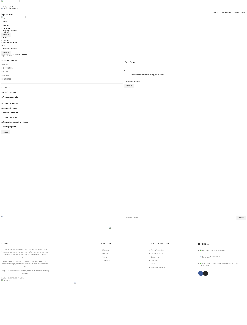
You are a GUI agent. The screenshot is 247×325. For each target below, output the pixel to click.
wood (5, 21)
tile (4, 18)
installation (7, 28)
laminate (6, 25)
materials (6, 32)
